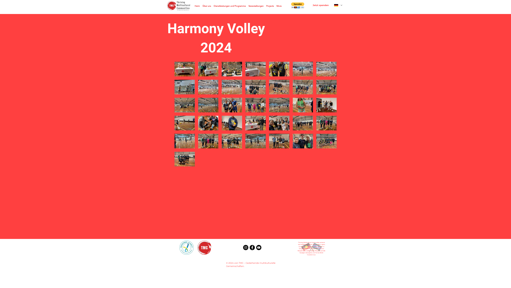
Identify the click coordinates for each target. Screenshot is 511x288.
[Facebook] (252, 247)
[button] (297, 5)
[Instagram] (245, 247)
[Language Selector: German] (338, 5)
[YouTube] (258, 247)
